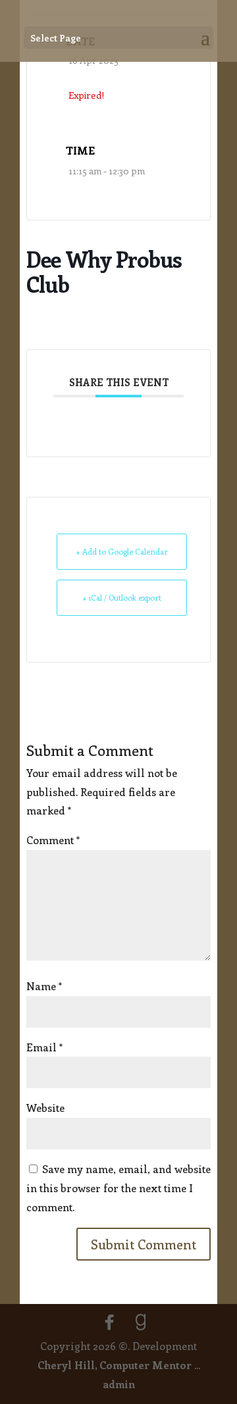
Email (44, 1047)
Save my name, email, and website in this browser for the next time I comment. (118, 1188)
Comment (53, 840)
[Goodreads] (141, 1322)
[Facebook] (109, 1322)
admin (119, 1384)
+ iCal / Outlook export (121, 597)
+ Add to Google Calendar (122, 551)
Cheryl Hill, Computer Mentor (115, 1365)
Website (45, 1108)
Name (44, 986)
